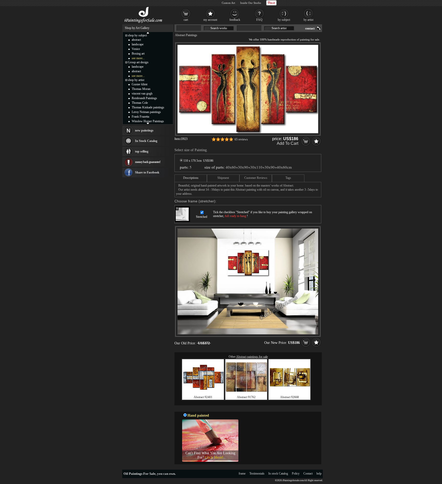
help (319, 473)
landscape (137, 44)
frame (242, 473)
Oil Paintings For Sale (140, 474)
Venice (136, 49)
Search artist (279, 28)
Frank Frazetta (140, 116)
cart (186, 20)
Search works (219, 28)
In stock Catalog (278, 473)
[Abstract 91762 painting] (246, 391)
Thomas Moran (141, 89)
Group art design (138, 62)
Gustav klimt (139, 84)
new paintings (144, 130)
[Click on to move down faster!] (148, 123)
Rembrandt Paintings (144, 98)
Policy (296, 473)
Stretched (201, 217)
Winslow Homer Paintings (148, 121)
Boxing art (138, 53)
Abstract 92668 (289, 397)
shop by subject (137, 35)
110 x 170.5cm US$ (198, 160)
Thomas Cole (140, 103)
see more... (138, 58)
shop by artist (136, 80)
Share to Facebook (147, 172)
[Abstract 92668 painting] (289, 385)
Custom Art (228, 2)
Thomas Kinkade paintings (148, 107)
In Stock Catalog (146, 141)
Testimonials (256, 473)
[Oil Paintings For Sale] (144, 23)
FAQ (259, 20)
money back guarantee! (147, 162)
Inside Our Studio (250, 2)
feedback (234, 20)
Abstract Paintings (186, 35)
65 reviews (241, 139)
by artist (308, 20)
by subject (284, 20)
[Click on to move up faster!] (148, 32)
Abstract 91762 (246, 397)
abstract (136, 40)
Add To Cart (287, 143)
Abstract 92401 (203, 397)
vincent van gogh (142, 93)
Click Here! (214, 457)
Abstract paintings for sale (252, 356)
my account (210, 20)
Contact (308, 473)
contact (310, 28)
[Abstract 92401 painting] (203, 388)
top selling (141, 151)
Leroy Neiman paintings (146, 112)
